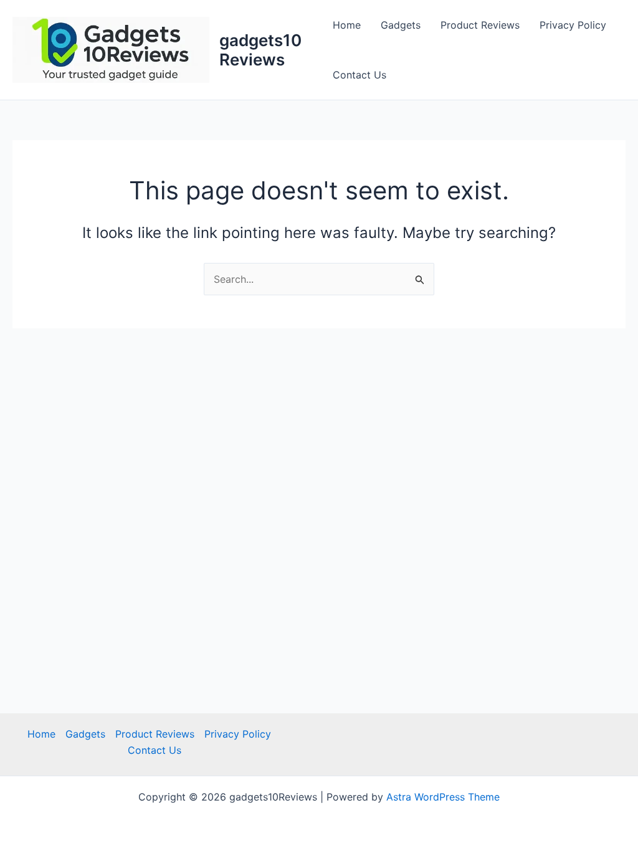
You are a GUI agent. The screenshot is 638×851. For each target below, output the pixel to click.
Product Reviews (480, 25)
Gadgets (401, 25)
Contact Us (359, 75)
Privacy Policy (573, 25)
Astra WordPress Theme (443, 797)
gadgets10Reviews (260, 50)
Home (347, 25)
